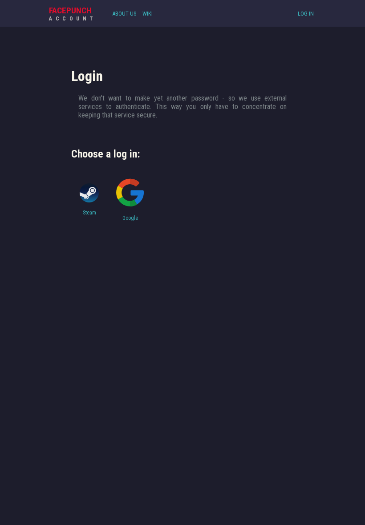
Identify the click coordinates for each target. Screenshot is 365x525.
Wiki (147, 13)
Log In (306, 13)
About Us (124, 13)
